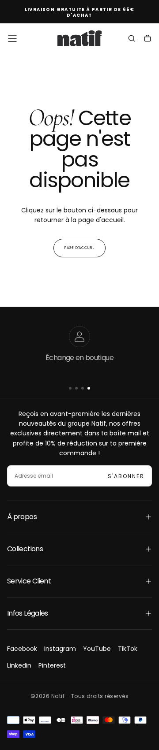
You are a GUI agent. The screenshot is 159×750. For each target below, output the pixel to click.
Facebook (22, 648)
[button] (12, 38)
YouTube (97, 648)
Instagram (60, 648)
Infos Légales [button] (27, 613)
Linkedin (19, 665)
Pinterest (52, 665)
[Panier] (147, 39)
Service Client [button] (29, 581)
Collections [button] (25, 549)
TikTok (127, 648)
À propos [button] (22, 517)
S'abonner (126, 476)
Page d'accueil (79, 247)
